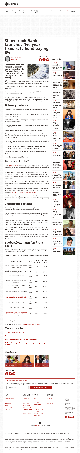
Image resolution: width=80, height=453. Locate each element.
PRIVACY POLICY (8, 405)
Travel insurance (38, 409)
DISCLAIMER (7, 409)
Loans (24, 401)
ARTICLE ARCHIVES (9, 401)
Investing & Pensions (58, 11)
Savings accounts (27, 407)
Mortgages (26, 403)
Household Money (14, 11)
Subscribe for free (40, 387)
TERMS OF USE (8, 403)
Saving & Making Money (36, 11)
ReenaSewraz (14, 59)
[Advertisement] (40, 26)
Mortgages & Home (29, 11)
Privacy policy (40, 427)
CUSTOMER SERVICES (9, 399)
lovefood (49, 399)
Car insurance (37, 404)
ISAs (35, 399)
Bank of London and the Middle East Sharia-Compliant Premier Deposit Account (16, 314)
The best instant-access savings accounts (18, 336)
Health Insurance (38, 413)
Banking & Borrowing (21, 11)
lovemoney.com (38, 425)
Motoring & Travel (51, 11)
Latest (7, 11)
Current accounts (27, 409)
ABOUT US (7, 412)
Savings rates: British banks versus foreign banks (21, 339)
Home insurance (38, 407)
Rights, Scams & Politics (44, 11)
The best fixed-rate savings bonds (30, 324)
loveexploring (50, 401)
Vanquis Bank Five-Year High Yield (16, 297)
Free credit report (38, 411)
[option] (12, 361)
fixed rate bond (13, 165)
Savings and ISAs (16, 57)
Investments (37, 415)
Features (73, 11)
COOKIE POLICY (8, 407)
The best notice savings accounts (15, 332)
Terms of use (34, 427)
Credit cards (26, 399)
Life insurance (26, 405)
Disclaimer (46, 427)
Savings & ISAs (66, 11)
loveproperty (50, 403)
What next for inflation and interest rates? (23, 192)
